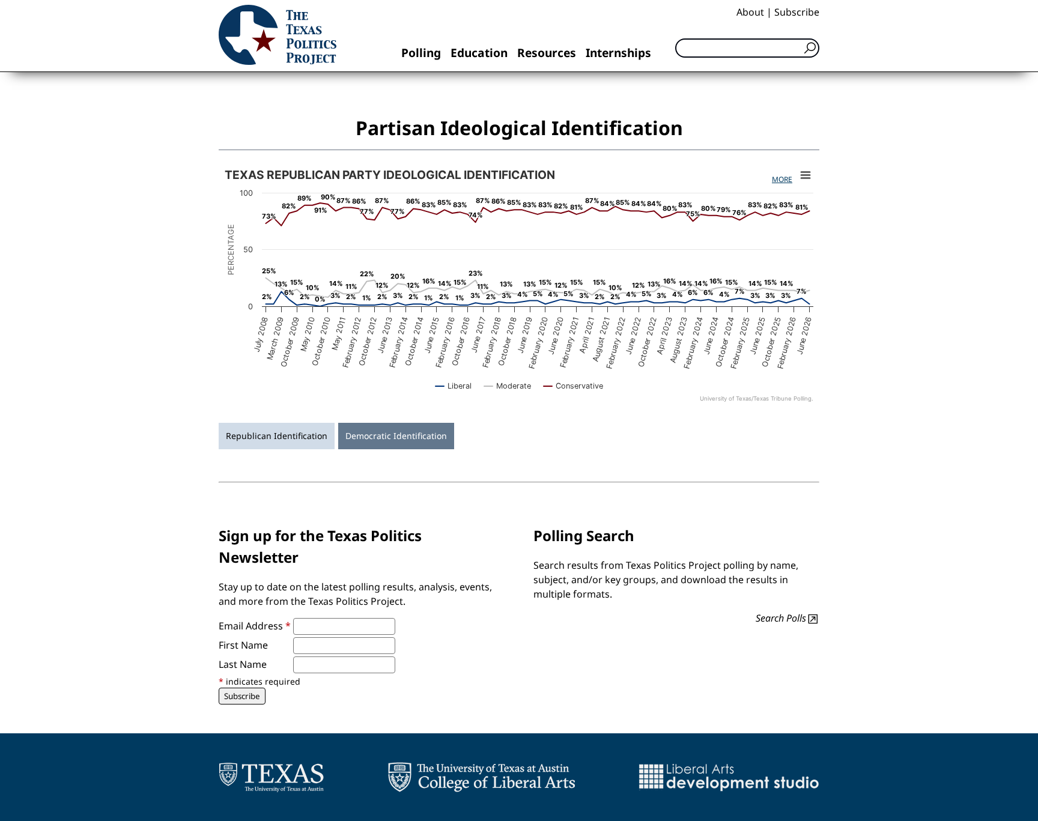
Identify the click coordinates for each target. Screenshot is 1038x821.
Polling (421, 52)
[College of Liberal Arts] (481, 777)
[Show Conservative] (573, 385)
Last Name (243, 664)
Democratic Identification (396, 435)
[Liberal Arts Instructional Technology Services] (729, 777)
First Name (243, 645)
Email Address (255, 625)
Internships (618, 52)
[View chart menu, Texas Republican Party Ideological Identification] (805, 175)
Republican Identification (276, 435)
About (750, 12)
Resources (546, 52)
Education (479, 52)
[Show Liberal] (454, 385)
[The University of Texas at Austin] (271, 777)
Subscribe (796, 12)
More (782, 179)
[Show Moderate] (507, 385)
